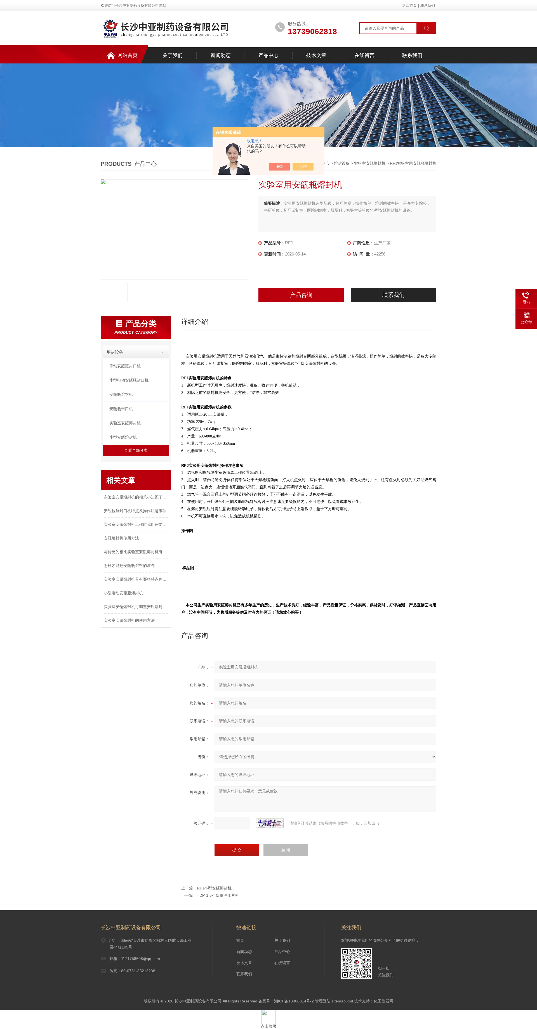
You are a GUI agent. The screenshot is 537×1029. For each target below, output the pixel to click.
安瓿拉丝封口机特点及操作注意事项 (135, 510)
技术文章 (316, 55)
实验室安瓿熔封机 (369, 163)
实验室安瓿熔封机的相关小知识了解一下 (136, 497)
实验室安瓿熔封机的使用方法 (129, 620)
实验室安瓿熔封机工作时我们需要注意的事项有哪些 (136, 524)
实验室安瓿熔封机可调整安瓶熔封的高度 (136, 606)
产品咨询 (301, 295)
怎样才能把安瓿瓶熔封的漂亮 (129, 565)
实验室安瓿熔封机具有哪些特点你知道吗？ (136, 579)
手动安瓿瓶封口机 (125, 366)
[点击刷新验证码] (270, 823)
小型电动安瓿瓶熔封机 (123, 593)
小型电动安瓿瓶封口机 (129, 380)
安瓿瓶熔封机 (121, 394)
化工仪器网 (383, 1001)
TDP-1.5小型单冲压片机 (218, 895)
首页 (240, 940)
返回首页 (409, 5)
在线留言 (364, 55)
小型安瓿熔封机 (123, 437)
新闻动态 (221, 55)
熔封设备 (342, 163)
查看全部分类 (136, 450)
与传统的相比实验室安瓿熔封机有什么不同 (136, 552)
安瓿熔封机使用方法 (121, 538)
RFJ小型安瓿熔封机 (214, 888)
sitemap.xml (342, 1001)
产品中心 (268, 55)
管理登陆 (323, 1001)
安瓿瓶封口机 (121, 408)
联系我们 (427, 5)
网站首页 (127, 55)
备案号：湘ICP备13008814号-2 (286, 1001)
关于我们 (172, 55)
